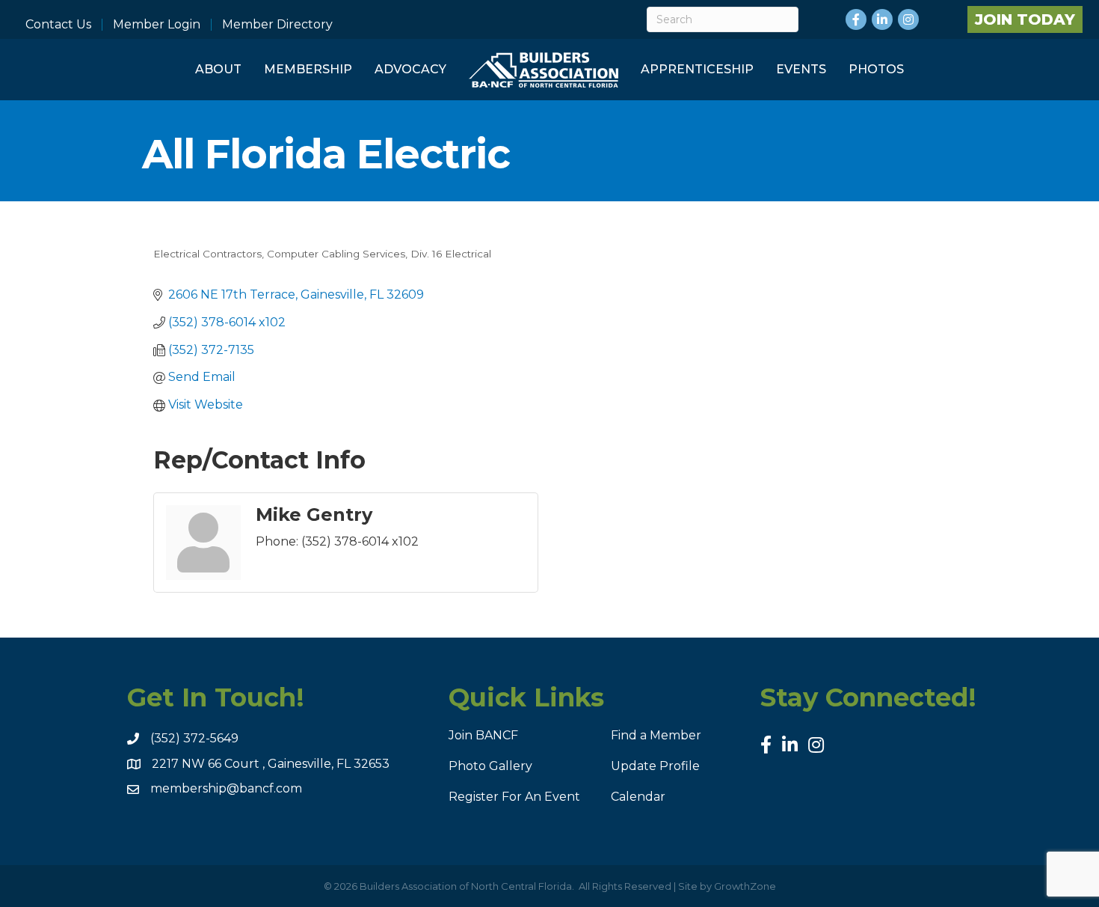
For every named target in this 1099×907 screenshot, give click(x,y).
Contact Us (58, 25)
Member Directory (277, 25)
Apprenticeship (697, 69)
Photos (876, 69)
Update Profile (655, 766)
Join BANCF (483, 735)
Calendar (638, 797)
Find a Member (656, 735)
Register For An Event (514, 797)
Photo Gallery (490, 766)
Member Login (156, 25)
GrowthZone (745, 886)
